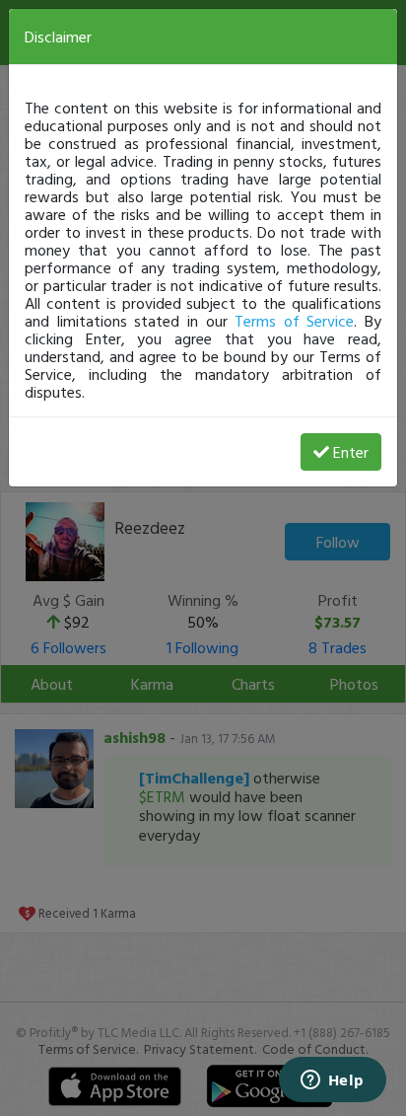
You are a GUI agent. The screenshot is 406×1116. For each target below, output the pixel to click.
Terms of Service (294, 321)
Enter (351, 452)
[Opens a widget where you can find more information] (332, 1081)
